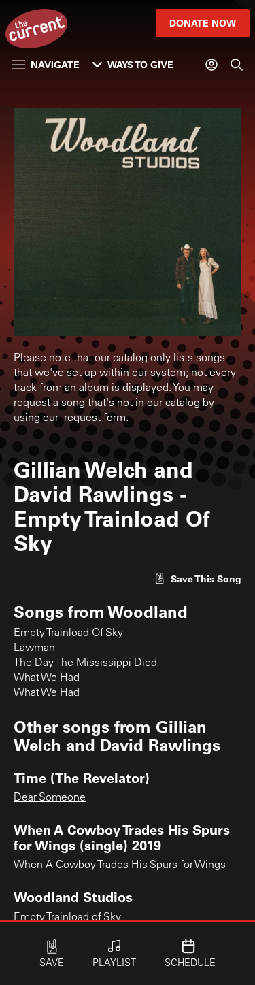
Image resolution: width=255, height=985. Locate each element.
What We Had (47, 678)
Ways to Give (140, 64)
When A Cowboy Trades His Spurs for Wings (120, 865)
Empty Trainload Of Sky (68, 633)
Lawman (34, 648)
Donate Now (202, 22)
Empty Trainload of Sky (67, 917)
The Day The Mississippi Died (85, 663)
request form (95, 418)
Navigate (55, 64)
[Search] (236, 65)
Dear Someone (50, 797)
